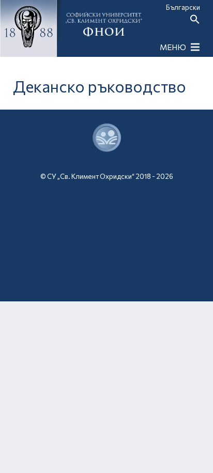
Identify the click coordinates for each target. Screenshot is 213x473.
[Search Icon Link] (195, 22)
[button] (173, 47)
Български (183, 7)
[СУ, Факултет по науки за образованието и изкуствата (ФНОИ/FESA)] (106, 272)
